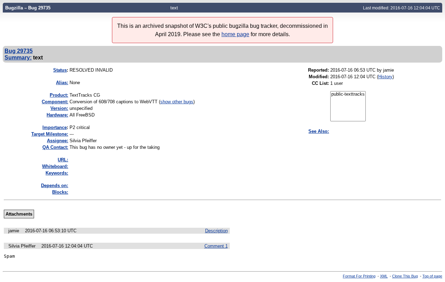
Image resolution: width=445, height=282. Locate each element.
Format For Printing (359, 276)
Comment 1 (216, 246)
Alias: (62, 82)
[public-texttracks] (348, 94)
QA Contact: (55, 147)
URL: (63, 159)
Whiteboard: (55, 166)
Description (216, 230)
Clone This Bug (405, 276)
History (385, 76)
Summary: (18, 57)
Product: (59, 95)
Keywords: (57, 173)
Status (60, 70)
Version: (59, 108)
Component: (55, 101)
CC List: (320, 83)
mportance (54, 127)
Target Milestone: (49, 134)
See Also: (318, 131)
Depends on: (54, 185)
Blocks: (60, 192)
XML (384, 276)
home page (235, 34)
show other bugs (176, 101)
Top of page (432, 276)
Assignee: (57, 140)
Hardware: (57, 115)
